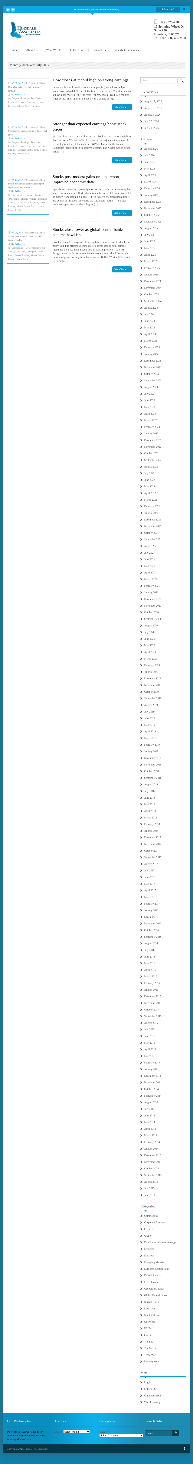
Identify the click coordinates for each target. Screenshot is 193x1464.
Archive (58, 1431)
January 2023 (151, 433)
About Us (32, 49)
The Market (150, 1348)
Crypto (148, 1235)
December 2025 (152, 201)
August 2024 (151, 307)
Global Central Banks (27, 206)
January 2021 (151, 592)
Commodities (18, 195)
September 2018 (153, 777)
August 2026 (151, 148)
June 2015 (149, 1036)
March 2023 (150, 420)
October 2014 (151, 1089)
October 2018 (151, 771)
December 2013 (152, 1155)
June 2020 (149, 638)
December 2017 (152, 837)
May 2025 (149, 248)
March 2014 (150, 1135)
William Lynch (21, 94)
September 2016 (153, 936)
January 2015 (151, 1069)
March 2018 (150, 817)
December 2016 (152, 917)
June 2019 (149, 718)
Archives (146, 139)
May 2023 (149, 407)
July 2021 (149, 552)
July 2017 (149, 870)
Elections (149, 1255)
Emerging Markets (154, 1262)
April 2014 (150, 1128)
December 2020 (152, 599)
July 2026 (149, 155)
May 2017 (149, 883)
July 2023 (149, 393)
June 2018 (149, 797)
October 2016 (151, 930)
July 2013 (149, 1188)
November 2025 (152, 208)
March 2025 (150, 261)
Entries (150, 1389)
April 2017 (150, 890)
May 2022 (149, 486)
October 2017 (151, 850)
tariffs (147, 1335)
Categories (147, 1206)
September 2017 (153, 857)
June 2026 (149, 162)
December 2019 (152, 678)
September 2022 (153, 460)
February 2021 (152, 585)
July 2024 (149, 314)
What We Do (53, 49)
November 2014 (152, 1082)
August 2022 (151, 466)
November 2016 (152, 923)
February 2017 (152, 903)
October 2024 (151, 294)
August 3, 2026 (152, 114)
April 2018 (150, 811)
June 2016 (149, 956)
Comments (152, 1395)
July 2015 (149, 1029)
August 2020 (151, 625)
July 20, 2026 (151, 128)
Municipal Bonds (153, 1315)
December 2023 (152, 360)
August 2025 (151, 228)
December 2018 (152, 758)
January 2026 (151, 195)
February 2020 (152, 665)
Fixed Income (151, 1282)
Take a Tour (119, 107)
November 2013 (152, 1162)
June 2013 (149, 1195)
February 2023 (152, 427)
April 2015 (150, 1049)
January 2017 (151, 910)
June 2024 (149, 321)
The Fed (148, 1341)
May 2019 (149, 724)
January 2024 (151, 354)
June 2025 (149, 241)
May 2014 (149, 1122)
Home (14, 49)
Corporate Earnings (20, 98)
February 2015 (152, 1062)
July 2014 (149, 1109)
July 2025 (149, 234)
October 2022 (151, 453)
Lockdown (149, 1308)
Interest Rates (23, 106)
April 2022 (150, 493)
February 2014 (152, 1142)
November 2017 (152, 844)
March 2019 (150, 738)
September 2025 (153, 221)
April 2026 (150, 175)
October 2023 (151, 374)
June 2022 (149, 479)
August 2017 (151, 864)
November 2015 (152, 1003)
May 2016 (149, 963)
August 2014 (151, 1102)
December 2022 (152, 440)
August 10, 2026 (153, 108)
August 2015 (151, 1022)
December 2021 (152, 519)
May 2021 (149, 566)
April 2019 (150, 731)
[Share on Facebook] (13, 10)
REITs (18, 210)
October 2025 (151, 215)
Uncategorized (151, 1361)
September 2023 (153, 380)
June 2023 (149, 400)
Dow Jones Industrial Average (22, 199)
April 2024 (150, 334)
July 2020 (149, 632)
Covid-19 (149, 1229)
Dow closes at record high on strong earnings (91, 80)
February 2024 (152, 347)
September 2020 (153, 619)
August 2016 (151, 943)
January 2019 (151, 751)
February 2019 (152, 744)
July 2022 (149, 473)
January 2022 (151, 513)
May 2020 (149, 645)
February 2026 (152, 188)
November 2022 (152, 446)
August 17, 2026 (153, 101)
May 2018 (149, 804)
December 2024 (152, 281)
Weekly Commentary (126, 49)
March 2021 (150, 579)
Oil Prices (35, 106)
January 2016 (151, 989)
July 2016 (149, 950)
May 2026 (149, 168)
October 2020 (151, 612)
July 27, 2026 (151, 121)
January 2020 (151, 672)
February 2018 (152, 824)
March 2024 (150, 340)
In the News (77, 49)
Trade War (149, 1355)
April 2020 (150, 652)
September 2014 (153, 1095)
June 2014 (149, 1115)
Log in (147, 1382)
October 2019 (151, 691)
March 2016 (150, 976)
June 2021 (149, 559)
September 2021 (153, 539)
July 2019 (149, 711)
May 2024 (149, 327)
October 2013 (151, 1168)
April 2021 (150, 572)
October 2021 (151, 532)
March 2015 (150, 1056)
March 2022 (150, 499)
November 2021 (152, 526)
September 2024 (153, 301)
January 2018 (151, 830)
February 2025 (152, 268)
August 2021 (151, 546)
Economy (30, 102)
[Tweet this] (8, 10)
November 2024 (152, 287)
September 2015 (153, 1016)
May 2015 (149, 1042)
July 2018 (149, 791)
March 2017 (150, 897)
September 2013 (153, 1175)
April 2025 (150, 254)
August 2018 (151, 784)
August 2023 (151, 387)
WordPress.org (152, 1402)
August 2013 (151, 1181)
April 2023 (150, 413)
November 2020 (152, 605)
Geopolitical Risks (154, 1288)
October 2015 (151, 1009)
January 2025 (151, 274)
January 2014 (151, 1148)
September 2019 (153, 698)
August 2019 (151, 705)
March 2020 (150, 658)
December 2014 (152, 1075)
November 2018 (152, 764)
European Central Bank (28, 150)
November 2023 (152, 367)
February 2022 (152, 506)
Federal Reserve (22, 255)
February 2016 (152, 983)
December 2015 (152, 996)
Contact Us (99, 49)
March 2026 (150, 181)
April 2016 (150, 969)
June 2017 (149, 877)
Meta (143, 1373)
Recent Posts (149, 92)
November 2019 (152, 685)
